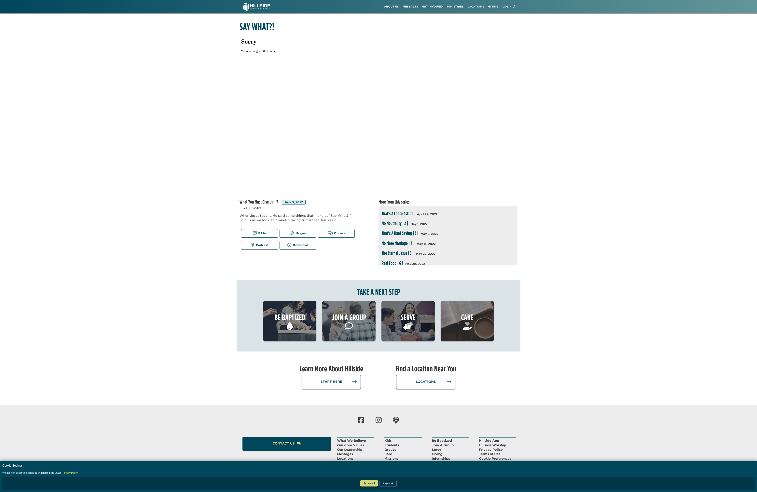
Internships (441, 458)
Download (300, 245)
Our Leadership (349, 450)
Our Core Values (350, 445)
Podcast (262, 245)
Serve (436, 450)
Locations (426, 382)
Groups (390, 450)
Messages (345, 454)
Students (391, 445)
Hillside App (489, 441)
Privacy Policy (491, 450)
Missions (391, 458)
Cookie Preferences (495, 458)
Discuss (339, 233)
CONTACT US (284, 443)
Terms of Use (489, 454)
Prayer (301, 233)
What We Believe (351, 441)
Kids (388, 441)
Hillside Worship (492, 445)
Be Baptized (442, 441)
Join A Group (443, 445)
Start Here (331, 382)
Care (388, 454)
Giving (437, 454)
